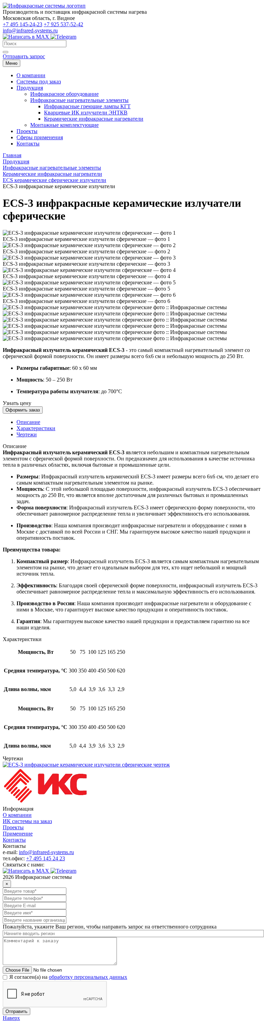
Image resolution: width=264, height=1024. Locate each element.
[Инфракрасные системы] (46, 802)
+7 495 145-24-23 (22, 24)
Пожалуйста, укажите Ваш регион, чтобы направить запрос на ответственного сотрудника (110, 927)
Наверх (11, 1018)
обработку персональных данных (88, 977)
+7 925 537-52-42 (63, 24)
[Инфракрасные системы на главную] (44, 6)
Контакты (14, 840)
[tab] (28, 422)
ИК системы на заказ (27, 821)
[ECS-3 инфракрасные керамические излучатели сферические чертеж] (86, 765)
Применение (18, 834)
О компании (17, 815)
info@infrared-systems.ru (30, 30)
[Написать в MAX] (27, 37)
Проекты (13, 827)
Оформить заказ (23, 410)
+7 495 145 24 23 (45, 858)
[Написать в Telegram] (63, 37)
